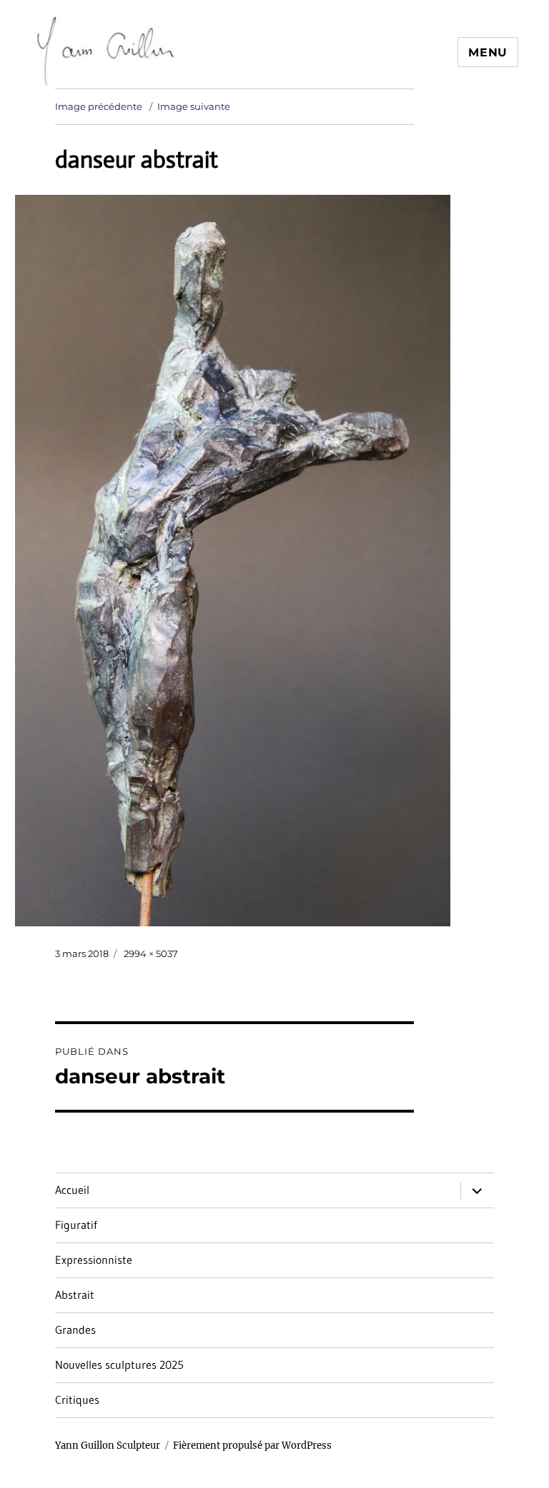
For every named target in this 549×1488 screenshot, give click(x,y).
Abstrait (74, 1294)
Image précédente (98, 106)
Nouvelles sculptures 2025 (119, 1364)
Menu (488, 52)
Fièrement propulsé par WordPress (252, 1445)
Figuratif (76, 1225)
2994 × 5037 (151, 953)
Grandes (75, 1329)
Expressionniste (93, 1259)
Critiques (77, 1399)
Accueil (72, 1190)
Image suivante (193, 106)
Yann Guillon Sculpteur (107, 1445)
